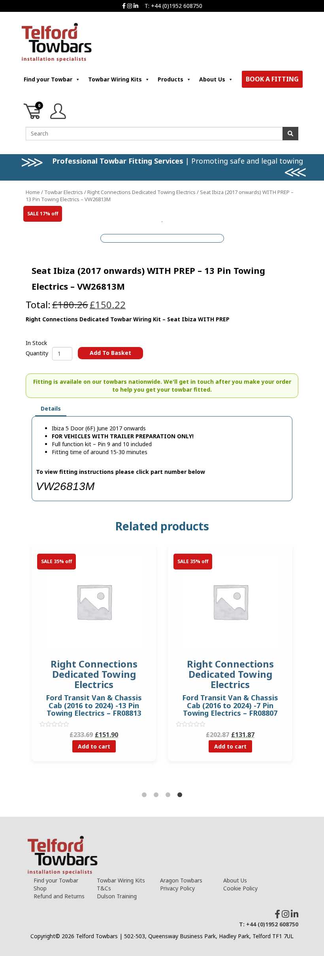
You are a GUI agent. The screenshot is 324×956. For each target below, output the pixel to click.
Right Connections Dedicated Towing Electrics (141, 192)
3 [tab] (168, 795)
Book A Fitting (272, 79)
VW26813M (65, 486)
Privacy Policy (177, 888)
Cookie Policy (240, 888)
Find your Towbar (48, 79)
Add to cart (94, 746)
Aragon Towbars (181, 880)
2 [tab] (156, 795)
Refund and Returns (59, 896)
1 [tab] (144, 795)
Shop (40, 888)
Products (170, 79)
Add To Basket (110, 352)
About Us (212, 79)
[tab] (50, 409)
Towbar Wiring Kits (115, 79)
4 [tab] (180, 795)
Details (51, 408)
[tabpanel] (230, 658)
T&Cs (104, 888)
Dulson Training (117, 896)
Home (33, 192)
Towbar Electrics (63, 192)
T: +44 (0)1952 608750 (173, 5)
